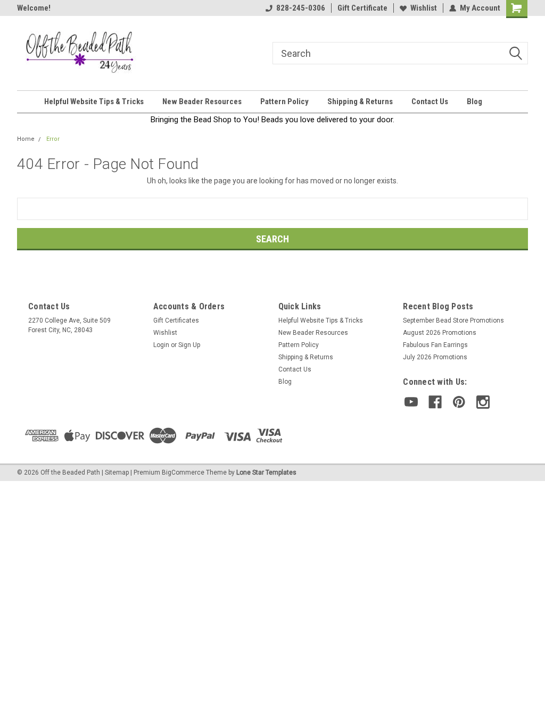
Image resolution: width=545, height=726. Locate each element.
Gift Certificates (176, 320)
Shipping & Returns (360, 101)
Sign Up (189, 345)
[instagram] (483, 402)
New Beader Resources (202, 101)
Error (53, 139)
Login (161, 345)
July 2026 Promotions (435, 357)
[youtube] (411, 402)
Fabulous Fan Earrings (435, 345)
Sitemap (117, 472)
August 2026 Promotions (439, 332)
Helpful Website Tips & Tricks (94, 101)
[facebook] (435, 402)
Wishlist (423, 8)
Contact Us (429, 101)
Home (26, 139)
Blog (474, 101)
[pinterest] (459, 402)
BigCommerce (183, 472)
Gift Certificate (362, 8)
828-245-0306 (300, 8)
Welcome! (34, 8)
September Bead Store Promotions (453, 320)
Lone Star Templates (266, 472)
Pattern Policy (284, 101)
